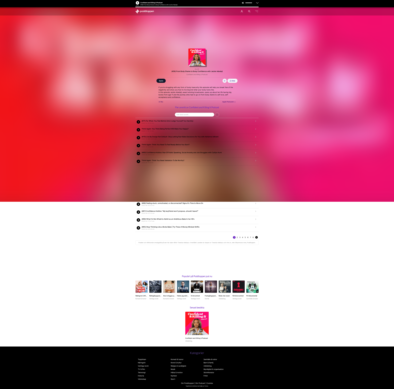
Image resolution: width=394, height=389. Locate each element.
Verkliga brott (143, 366)
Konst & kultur (176, 363)
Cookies (210, 383)
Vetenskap (142, 379)
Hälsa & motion (177, 372)
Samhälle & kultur (210, 359)
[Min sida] (242, 11)
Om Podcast (200, 383)
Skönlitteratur (209, 372)
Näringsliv (142, 363)
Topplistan (142, 359)
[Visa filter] (217, 115)
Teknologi (141, 372)
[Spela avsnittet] (138, 121)
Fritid (206, 376)
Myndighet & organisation (213, 369)
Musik (173, 369)
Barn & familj (208, 363)
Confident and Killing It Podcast (197, 74)
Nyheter (174, 376)
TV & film (141, 369)
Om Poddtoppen (187, 383)
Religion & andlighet (178, 366)
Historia (141, 376)
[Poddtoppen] (144, 11)
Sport (173, 379)
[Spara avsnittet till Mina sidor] (225, 81)
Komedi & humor (177, 359)
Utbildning (208, 366)
